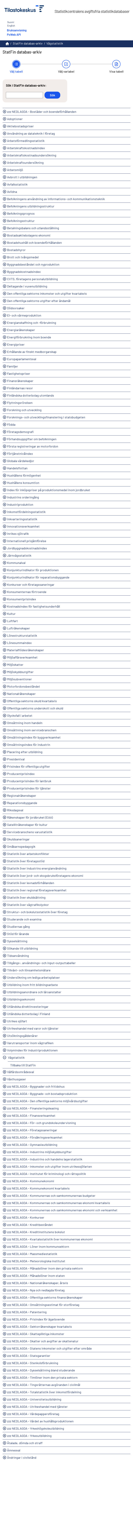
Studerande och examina (24, 919)
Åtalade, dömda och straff (24, 1443)
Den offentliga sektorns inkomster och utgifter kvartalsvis (47, 293)
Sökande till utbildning (22, 948)
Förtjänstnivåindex (20, 453)
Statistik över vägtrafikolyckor (28, 905)
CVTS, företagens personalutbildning (32, 279)
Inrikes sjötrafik (18, 533)
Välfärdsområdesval (20, 1072)
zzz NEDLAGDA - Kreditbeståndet (30, 1225)
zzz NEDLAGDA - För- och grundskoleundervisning (41, 1123)
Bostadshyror (16, 250)
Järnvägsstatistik (19, 555)
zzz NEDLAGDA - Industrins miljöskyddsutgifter (39, 1152)
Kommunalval (16, 563)
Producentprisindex (21, 774)
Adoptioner (15, 119)
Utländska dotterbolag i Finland (28, 1014)
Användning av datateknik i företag (31, 133)
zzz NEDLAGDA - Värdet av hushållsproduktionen (40, 1421)
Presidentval (16, 759)
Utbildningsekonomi (21, 999)
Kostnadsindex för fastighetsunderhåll (33, 606)
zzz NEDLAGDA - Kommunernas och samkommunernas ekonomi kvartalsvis (58, 1203)
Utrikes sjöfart (17, 1021)
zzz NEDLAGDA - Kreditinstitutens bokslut (36, 1232)
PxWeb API (14, 34)
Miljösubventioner (19, 679)
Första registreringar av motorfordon (32, 446)
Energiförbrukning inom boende (29, 337)
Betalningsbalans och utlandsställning (33, 228)
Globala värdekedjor (20, 461)
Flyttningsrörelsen (20, 403)
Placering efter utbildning (24, 752)
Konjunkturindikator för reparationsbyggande (38, 577)
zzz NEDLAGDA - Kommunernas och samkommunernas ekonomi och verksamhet (62, 1210)
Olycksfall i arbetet (19, 715)
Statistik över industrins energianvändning (36, 868)
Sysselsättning (17, 941)
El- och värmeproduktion (24, 315)
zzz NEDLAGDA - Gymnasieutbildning (32, 1145)
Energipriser (16, 344)
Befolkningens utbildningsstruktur (30, 206)
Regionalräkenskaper (21, 795)
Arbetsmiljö (15, 170)
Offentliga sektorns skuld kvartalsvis (32, 701)
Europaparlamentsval (21, 359)
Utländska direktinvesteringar (27, 1006)
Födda (11, 424)
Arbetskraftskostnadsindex (26, 148)
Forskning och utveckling (24, 410)
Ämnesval (13, 1450)
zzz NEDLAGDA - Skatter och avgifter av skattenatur (42, 1341)
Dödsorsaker (16, 308)
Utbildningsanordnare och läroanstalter (34, 992)
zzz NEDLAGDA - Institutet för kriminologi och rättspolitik (46, 1174)
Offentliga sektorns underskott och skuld (35, 708)
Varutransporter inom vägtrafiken (30, 1043)
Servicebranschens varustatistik (29, 832)
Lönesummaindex (19, 643)
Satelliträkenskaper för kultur (27, 825)
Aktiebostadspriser (20, 126)
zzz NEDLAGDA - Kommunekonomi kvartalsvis (38, 1188)
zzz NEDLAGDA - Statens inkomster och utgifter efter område (49, 1348)
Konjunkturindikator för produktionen (33, 570)
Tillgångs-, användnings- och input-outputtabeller (41, 963)
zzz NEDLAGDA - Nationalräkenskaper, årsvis (37, 1283)
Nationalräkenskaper (21, 694)
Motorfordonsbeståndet (23, 686)
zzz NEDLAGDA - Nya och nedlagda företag (36, 1290)
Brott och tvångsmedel (23, 257)
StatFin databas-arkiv (28, 43)
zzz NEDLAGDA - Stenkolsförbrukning (32, 1363)
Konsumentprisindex (21, 599)
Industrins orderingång (23, 497)
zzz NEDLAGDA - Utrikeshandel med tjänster (37, 1406)
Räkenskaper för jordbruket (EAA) (30, 817)
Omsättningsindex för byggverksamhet (34, 737)
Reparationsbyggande (22, 803)
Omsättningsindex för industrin (28, 744)
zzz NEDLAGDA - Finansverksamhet (31, 1115)
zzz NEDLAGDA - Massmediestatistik (32, 1254)
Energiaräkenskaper (21, 330)
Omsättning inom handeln (24, 723)
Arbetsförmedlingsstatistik (26, 141)
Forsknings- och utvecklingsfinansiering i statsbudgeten (46, 417)
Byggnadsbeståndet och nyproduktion (33, 264)
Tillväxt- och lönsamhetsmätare (29, 970)
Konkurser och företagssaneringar (30, 584)
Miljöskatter (15, 664)
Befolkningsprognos (21, 213)
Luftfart (12, 621)
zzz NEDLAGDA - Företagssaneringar (32, 1130)
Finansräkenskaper (20, 381)
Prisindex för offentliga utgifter (28, 766)
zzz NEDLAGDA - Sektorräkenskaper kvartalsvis (39, 1326)
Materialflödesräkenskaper (25, 650)
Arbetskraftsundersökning (25, 162)
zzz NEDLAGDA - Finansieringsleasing (33, 1108)
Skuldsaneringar (18, 839)
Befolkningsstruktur (21, 221)
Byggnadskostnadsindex (24, 272)
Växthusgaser (16, 1079)
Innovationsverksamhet (23, 526)
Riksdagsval (15, 810)
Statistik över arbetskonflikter (28, 854)
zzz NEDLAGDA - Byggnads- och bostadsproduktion (42, 1094)
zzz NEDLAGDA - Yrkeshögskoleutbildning (35, 1428)
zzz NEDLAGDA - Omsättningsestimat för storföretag (43, 1305)
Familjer (12, 366)
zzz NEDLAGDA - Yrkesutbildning (29, 1436)
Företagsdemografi (20, 432)
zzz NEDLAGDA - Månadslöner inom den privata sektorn (45, 1268)
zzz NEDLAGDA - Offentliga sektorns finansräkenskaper (45, 1297)
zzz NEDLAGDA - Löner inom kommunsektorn (38, 1246)
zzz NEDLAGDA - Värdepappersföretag (33, 1414)
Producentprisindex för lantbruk (29, 781)
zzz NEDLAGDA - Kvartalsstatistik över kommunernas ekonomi (50, 1239)
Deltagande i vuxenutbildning (27, 286)
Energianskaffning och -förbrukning (31, 322)
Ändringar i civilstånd (21, 1457)
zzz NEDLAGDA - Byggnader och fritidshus (36, 1086)
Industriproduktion (20, 504)
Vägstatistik (16, 1057)
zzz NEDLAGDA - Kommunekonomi (30, 1181)
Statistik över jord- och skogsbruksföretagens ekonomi (45, 875)
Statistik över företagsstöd (26, 861)
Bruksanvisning (16, 30)
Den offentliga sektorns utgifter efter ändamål (38, 301)
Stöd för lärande (18, 934)
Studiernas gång (18, 926)
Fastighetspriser (18, 373)
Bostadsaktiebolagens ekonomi (28, 235)
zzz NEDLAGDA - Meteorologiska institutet (36, 1261)
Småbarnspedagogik (21, 846)
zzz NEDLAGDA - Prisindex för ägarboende (36, 1319)
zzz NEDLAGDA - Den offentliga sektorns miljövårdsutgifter (47, 1101)
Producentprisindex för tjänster (29, 788)
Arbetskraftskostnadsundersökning (31, 155)
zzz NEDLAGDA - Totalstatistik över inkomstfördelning (44, 1392)
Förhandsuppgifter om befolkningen (31, 439)
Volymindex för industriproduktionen (32, 1050)
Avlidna (12, 192)
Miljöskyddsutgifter (20, 672)
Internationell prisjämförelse (26, 541)
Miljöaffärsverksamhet (22, 657)
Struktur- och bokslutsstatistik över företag (37, 912)
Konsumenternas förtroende (26, 592)
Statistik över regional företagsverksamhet (36, 890)
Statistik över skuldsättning (26, 897)
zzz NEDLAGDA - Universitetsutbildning (34, 1399)
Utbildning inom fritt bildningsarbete (32, 985)
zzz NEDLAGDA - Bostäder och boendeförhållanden (41, 111)
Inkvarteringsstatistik (22, 519)
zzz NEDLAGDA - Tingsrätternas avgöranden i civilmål (43, 1385)
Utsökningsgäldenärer (22, 1036)
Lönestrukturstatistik (22, 635)
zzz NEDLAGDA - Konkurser (25, 1217)
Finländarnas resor (20, 388)
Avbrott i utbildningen (22, 177)
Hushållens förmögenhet (24, 475)
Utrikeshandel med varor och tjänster (33, 1028)
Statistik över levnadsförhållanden (30, 883)
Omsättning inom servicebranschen (31, 730)
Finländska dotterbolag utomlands (30, 395)
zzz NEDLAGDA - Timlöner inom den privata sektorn (42, 1377)
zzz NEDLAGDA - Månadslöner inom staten (36, 1275)
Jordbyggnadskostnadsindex (27, 548)
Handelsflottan (17, 468)
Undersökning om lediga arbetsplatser (33, 977)
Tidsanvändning (18, 956)
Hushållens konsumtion (23, 483)
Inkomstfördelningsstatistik (26, 512)
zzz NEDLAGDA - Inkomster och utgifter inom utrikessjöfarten (49, 1166)
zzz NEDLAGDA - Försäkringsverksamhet (35, 1137)
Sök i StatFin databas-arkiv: (26, 85)
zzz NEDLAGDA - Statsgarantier (28, 1356)
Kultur (11, 614)
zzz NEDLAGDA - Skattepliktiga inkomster (35, 1334)
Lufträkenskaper (18, 628)
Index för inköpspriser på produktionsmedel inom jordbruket (48, 490)
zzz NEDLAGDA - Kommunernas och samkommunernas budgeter (51, 1195)
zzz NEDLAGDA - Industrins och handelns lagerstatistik (44, 1159)
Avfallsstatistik (17, 184)
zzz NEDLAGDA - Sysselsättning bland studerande (41, 1370)
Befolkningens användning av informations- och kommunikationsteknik (56, 199)
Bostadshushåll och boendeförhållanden (34, 242)
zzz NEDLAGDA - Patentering (27, 1312)
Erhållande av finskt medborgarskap (31, 352)
